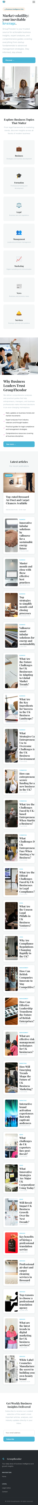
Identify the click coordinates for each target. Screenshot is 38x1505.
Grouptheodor (14, 1458)
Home (4, 1476)
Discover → (9, 60)
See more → (11, 444)
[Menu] (34, 2)
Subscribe (10, 1439)
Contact (5, 1492)
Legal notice (6, 1488)
